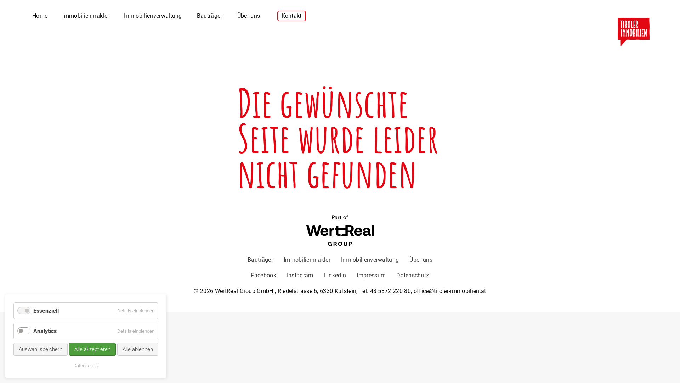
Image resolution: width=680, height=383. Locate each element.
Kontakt (292, 15)
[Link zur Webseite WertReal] (340, 231)
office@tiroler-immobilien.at (450, 291)
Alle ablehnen (138, 349)
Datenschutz (412, 275)
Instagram (300, 275)
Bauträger (209, 15)
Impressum (371, 275)
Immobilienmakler (85, 15)
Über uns (248, 15)
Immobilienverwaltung (153, 15)
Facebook (263, 275)
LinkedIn (335, 275)
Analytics (45, 331)
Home (39, 15)
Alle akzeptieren (92, 349)
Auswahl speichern (40, 349)
